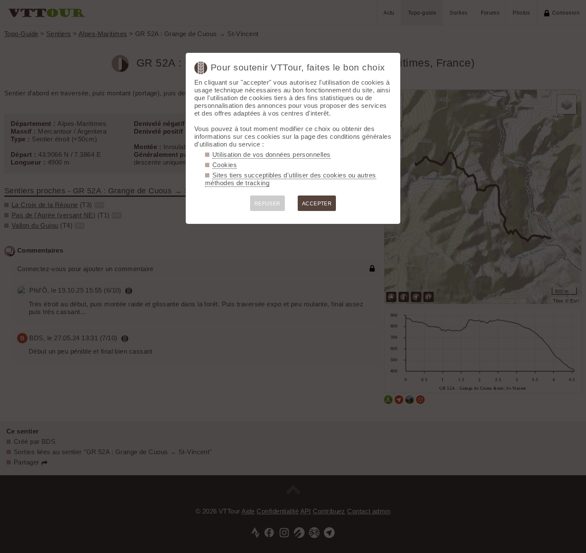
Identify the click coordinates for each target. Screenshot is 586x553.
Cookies (224, 164)
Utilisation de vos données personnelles (271, 154)
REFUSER (267, 204)
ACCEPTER (317, 204)
